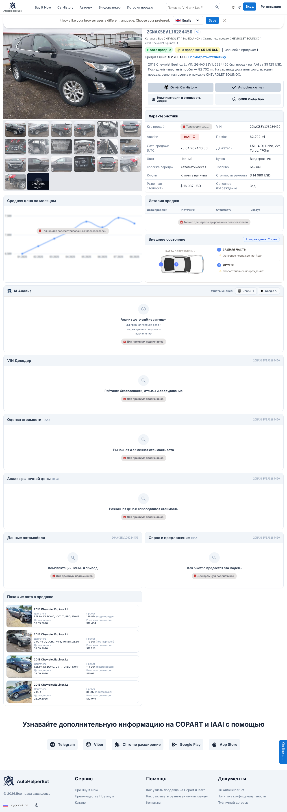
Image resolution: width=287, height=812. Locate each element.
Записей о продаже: (241, 50)
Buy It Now (43, 7)
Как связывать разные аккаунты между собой (179, 796)
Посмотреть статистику (207, 57)
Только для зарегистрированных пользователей (198, 126)
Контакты (153, 802)
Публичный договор (233, 802)
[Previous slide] (10, 70)
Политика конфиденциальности (242, 796)
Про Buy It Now (86, 790)
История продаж (140, 7)
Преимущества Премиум (94, 796)
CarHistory (65, 7)
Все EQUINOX (191, 38)
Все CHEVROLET (169, 38)
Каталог (150, 38)
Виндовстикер (110, 7)
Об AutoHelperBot (231, 790)
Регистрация (271, 6)
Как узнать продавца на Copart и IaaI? (175, 790)
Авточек (86, 7)
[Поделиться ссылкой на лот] (197, 32)
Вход (250, 6)
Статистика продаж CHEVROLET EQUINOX (231, 38)
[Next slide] (135, 70)
